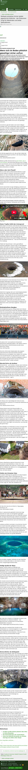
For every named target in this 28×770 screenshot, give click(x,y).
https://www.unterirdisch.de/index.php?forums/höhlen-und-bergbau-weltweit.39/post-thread (14, 746)
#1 (0, 44)
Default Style (5, 761)
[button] (5, 9)
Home (3, 9)
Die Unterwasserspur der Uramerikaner (13, 734)
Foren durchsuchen (12, 11)
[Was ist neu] (23, 9)
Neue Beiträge (4, 11)
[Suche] (26, 9)
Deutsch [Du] (12, 761)
